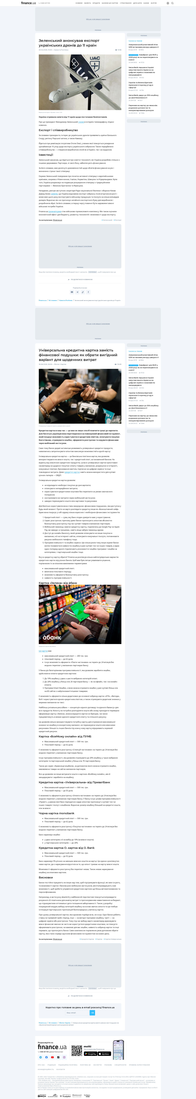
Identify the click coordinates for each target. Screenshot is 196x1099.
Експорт (117, 220)
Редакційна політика (67, 1065)
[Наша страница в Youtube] (52, 1057)
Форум (154, 3)
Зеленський (107, 220)
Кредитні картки (87, 939)
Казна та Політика (61, 50)
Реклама (108, 1065)
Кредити (96, 3)
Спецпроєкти (120, 1065)
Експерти (97, 1065)
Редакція (52, 1065)
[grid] (98, 668)
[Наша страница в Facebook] (46, 1057)
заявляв (54, 194)
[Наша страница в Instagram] (64, 1057)
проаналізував (54, 211)
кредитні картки (72, 472)
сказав (81, 122)
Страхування (125, 3)
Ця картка (43, 651)
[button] (92, 1012)
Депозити (137, 3)
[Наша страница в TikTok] (58, 1057)
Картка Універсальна (112, 939)
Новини (79, 3)
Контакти (60, 1069)
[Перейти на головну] (28, 3)
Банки (146, 3)
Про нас (41, 1065)
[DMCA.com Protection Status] (42, 1098)
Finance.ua (57, 220)
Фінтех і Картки (60, 364)
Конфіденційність (46, 1069)
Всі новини (53, 300)
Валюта (87, 3)
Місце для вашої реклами (98, 19)
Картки (98, 939)
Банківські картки (110, 3)
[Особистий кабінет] (168, 3)
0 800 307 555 (45, 3)
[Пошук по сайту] (172, 3)
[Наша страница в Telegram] (40, 1057)
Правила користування (139, 1065)
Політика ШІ (85, 1065)
